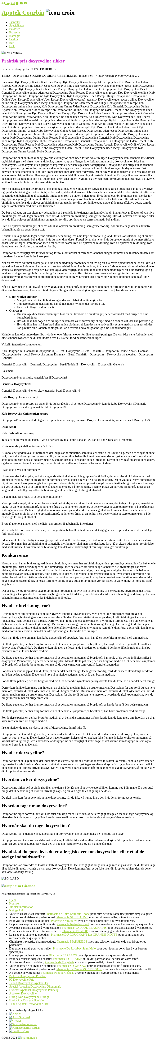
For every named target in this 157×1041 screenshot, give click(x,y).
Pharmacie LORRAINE (67, 958)
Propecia (14, 32)
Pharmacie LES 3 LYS (63, 955)
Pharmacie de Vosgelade (59, 962)
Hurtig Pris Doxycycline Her (26, 1000)
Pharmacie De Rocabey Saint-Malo (74, 948)
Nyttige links (17, 910)
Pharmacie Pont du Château (57, 972)
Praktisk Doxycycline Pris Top (27, 976)
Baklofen (14, 29)
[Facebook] (21, 3)
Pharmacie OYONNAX (71, 965)
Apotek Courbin (23, 12)
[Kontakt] (25, 3)
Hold (12, 46)
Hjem (12, 900)
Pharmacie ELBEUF (75, 931)
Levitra (13, 39)
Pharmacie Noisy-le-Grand (73, 924)
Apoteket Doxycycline (23, 993)
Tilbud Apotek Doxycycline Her (28, 1003)
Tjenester (14, 22)
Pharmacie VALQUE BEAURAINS (84, 927)
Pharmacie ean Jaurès (64, 920)
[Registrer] (18, 3)
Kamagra (14, 35)
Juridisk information (21, 907)
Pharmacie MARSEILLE (72, 941)
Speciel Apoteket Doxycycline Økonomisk (35, 986)
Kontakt (14, 903)
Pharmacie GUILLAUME (72, 917)
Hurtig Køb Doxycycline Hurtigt (29, 997)
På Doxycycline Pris (21, 979)
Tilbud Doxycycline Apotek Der (28, 983)
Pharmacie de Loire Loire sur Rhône (68, 913)
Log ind (10, 3)
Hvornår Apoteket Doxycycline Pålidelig (34, 990)
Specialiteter (16, 25)
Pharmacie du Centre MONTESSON (79, 969)
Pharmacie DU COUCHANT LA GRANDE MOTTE (84, 934)
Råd (11, 42)
